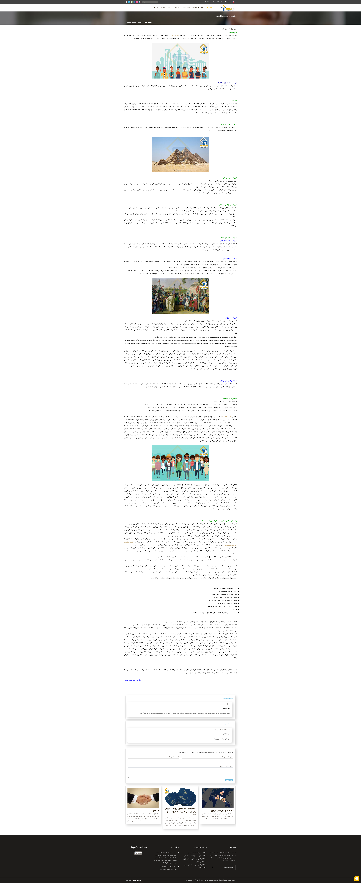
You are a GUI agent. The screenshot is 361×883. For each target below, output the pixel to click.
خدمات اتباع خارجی (197, 7)
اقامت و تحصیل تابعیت (134, 22)
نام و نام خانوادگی (227, 757)
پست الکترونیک (173, 757)
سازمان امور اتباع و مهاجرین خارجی (195, 855)
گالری (212, 2)
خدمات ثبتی (176, 7)
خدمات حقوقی (186, 7)
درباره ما (207, 2)
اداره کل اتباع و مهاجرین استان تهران (194, 858)
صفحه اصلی (209, 7)
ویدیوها (156, 7)
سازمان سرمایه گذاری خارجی (197, 852)
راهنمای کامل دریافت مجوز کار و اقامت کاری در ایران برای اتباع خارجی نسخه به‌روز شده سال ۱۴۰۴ (180, 811)
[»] (143, 2)
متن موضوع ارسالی (226, 766)
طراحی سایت (137, 880)
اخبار (168, 7)
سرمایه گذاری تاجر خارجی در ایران (222, 810)
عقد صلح (156, 810)
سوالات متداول (219, 2)
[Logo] (227, 7)
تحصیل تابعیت (174, 35)
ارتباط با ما (227, 2)
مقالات (163, 7)
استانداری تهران (201, 862)
